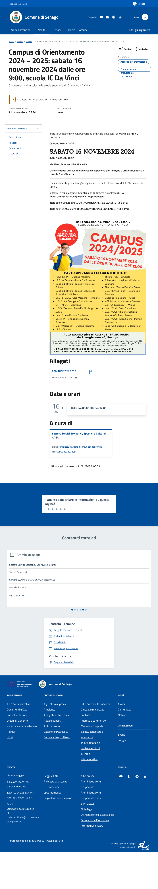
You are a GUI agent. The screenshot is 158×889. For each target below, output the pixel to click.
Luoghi (122, 740)
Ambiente (49, 709)
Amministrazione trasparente (91, 784)
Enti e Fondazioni (17, 715)
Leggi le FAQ (51, 776)
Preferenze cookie (17, 841)
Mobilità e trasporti (92, 726)
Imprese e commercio (93, 720)
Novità (42, 30)
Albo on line (88, 776)
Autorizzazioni (52, 726)
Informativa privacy (92, 826)
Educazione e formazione (95, 704)
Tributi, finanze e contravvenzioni (90, 745)
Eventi (121, 734)
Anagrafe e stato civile (57, 715)
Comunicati (124, 709)
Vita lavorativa (89, 759)
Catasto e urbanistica (56, 732)
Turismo (85, 754)
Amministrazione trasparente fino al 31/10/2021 (91, 798)
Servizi (57, 30)
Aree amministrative (18, 704)
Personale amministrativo (22, 726)
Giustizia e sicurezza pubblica (92, 712)
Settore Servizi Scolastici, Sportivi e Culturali (79, 433)
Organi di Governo (17, 720)
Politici (11, 732)
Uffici (10, 737)
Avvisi (121, 704)
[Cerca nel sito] (145, 17)
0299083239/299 (66, 451)
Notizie (122, 715)
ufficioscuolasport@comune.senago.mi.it (80, 446)
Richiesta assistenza (55, 781)
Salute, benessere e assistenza (92, 734)
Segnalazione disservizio (58, 798)
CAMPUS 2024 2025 (64, 371)
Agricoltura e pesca (55, 704)
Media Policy (36, 841)
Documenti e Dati (17, 709)
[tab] (72, 610)
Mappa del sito (54, 841)
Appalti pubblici (52, 720)
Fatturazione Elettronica (95, 820)
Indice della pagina (16, 128)
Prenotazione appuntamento (52, 790)
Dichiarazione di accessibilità (97, 815)
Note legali (87, 809)
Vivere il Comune (78, 30)
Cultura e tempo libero (57, 737)
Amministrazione (20, 30)
